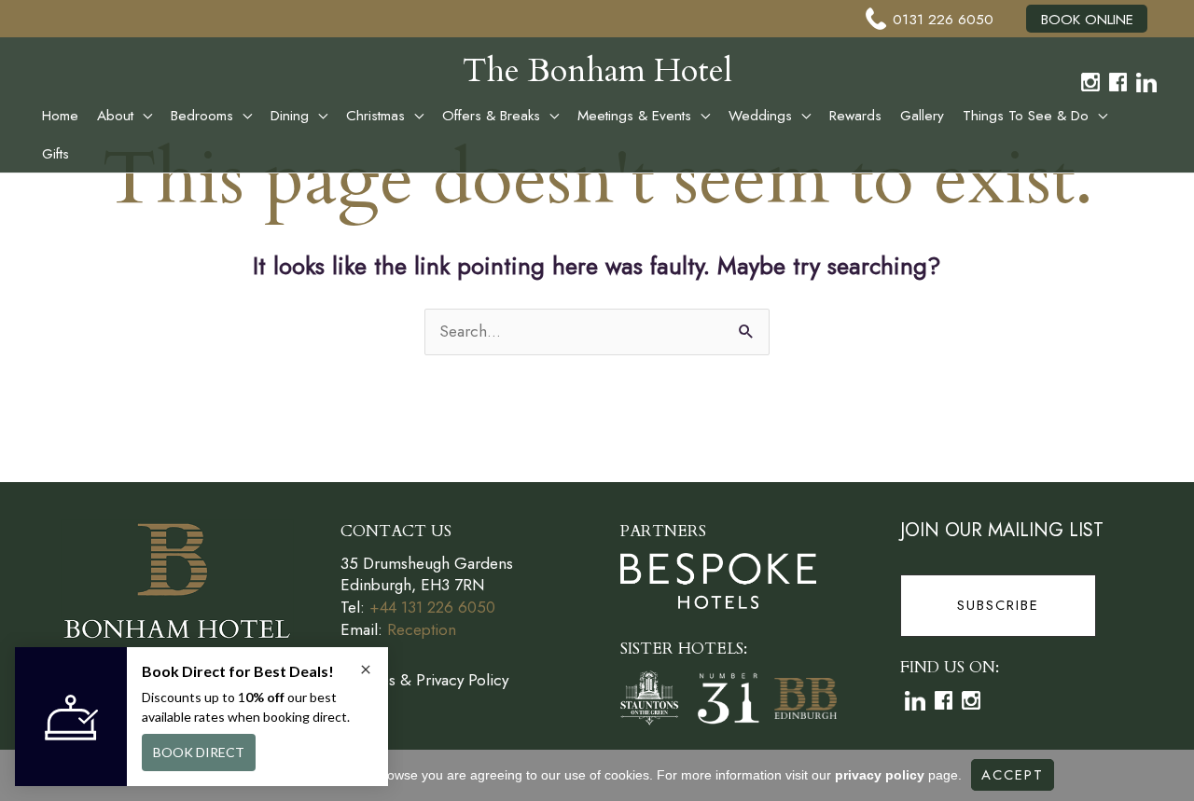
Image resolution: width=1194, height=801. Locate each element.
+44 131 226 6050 (432, 607)
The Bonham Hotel (597, 70)
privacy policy (879, 774)
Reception (421, 629)
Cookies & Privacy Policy (424, 680)
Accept (1012, 775)
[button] (142, 115)
